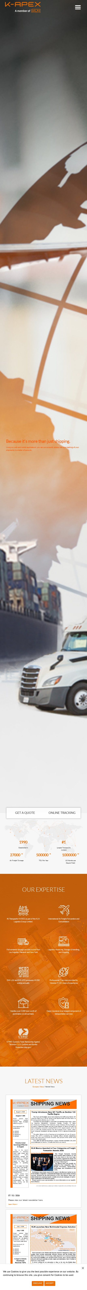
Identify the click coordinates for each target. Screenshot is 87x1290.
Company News (38, 1087)
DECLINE (37, 1283)
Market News (49, 1087)
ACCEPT (50, 1283)
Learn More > (13, 1204)
